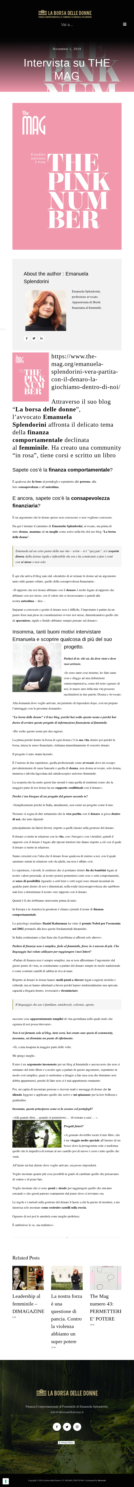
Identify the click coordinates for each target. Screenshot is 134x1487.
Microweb (102, 1480)
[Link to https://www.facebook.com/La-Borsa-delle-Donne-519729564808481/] (26, 338)
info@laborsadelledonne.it (67, 1412)
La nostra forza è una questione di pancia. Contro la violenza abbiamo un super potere (67, 1278)
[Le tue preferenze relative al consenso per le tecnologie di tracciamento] (6, 1481)
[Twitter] (67, 1427)
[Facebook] (57, 1427)
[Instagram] (77, 1427)
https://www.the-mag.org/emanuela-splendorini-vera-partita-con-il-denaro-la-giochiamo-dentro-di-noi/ (85, 371)
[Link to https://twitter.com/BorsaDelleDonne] (34, 338)
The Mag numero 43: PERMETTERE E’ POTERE (106, 1278)
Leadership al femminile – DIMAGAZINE (28, 1278)
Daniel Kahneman (55, 923)
